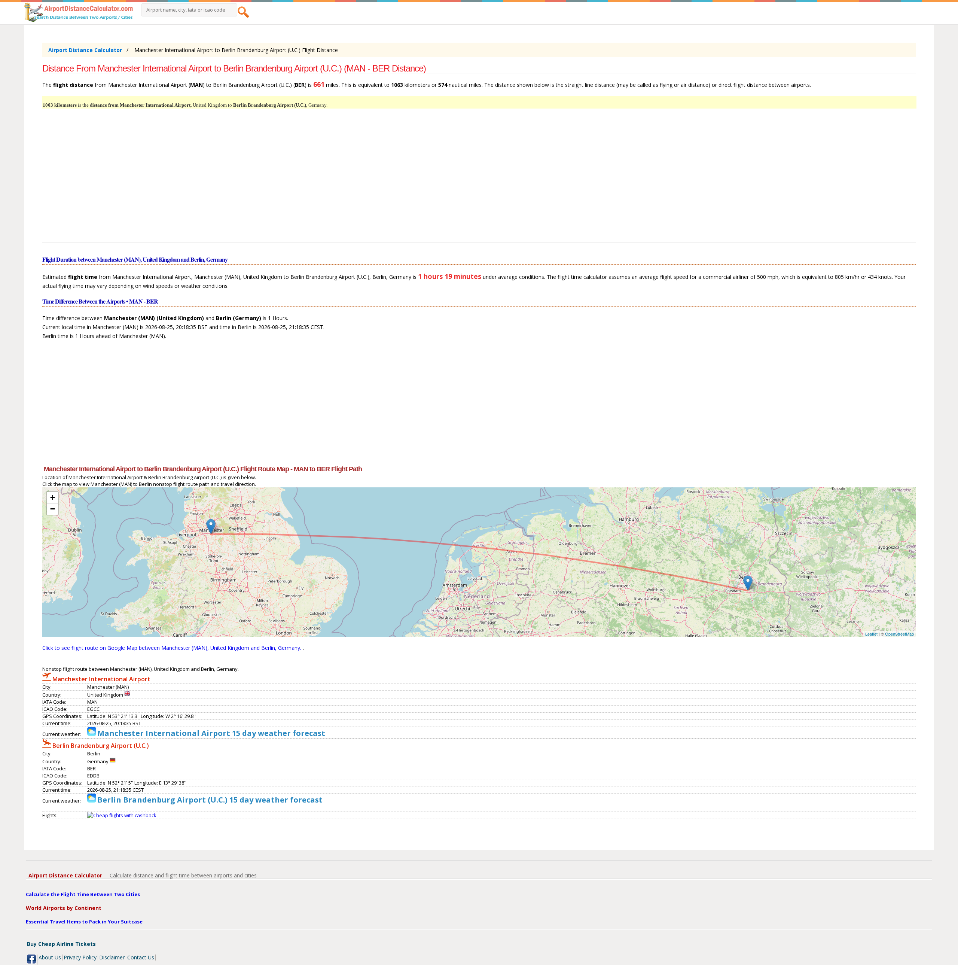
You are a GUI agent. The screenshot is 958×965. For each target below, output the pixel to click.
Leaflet (871, 634)
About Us (50, 957)
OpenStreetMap (899, 634)
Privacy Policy (80, 957)
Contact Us (140, 957)
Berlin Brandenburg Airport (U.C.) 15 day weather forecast (210, 800)
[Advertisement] (266, 180)
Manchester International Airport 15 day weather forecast (211, 733)
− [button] (52, 509)
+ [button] (52, 497)
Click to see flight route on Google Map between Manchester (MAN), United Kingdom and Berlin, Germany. (172, 647)
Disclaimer (112, 957)
